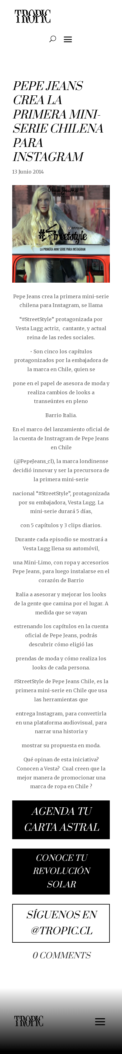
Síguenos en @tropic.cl (61, 923)
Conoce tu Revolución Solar (61, 871)
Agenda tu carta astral (61, 819)
